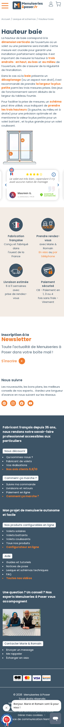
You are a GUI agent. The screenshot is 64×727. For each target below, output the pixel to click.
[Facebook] (22, 403)
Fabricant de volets (19, 461)
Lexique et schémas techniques (27, 570)
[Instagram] (13, 403)
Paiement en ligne (18, 492)
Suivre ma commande (21, 484)
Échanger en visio (17, 658)
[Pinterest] (4, 403)
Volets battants (17, 535)
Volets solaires (16, 531)
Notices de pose (17, 566)
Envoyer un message (20, 650)
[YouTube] (30, 403)
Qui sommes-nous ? (19, 457)
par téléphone (49, 254)
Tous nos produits (18, 543)
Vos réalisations (16, 465)
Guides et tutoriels (18, 562)
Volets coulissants (18, 539)
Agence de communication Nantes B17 (32, 719)
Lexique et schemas (24, 19)
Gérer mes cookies (30, 715)
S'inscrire (9, 361)
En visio (43, 252)
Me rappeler (14, 654)
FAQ (8, 574)
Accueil (5, 19)
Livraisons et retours (19, 488)
